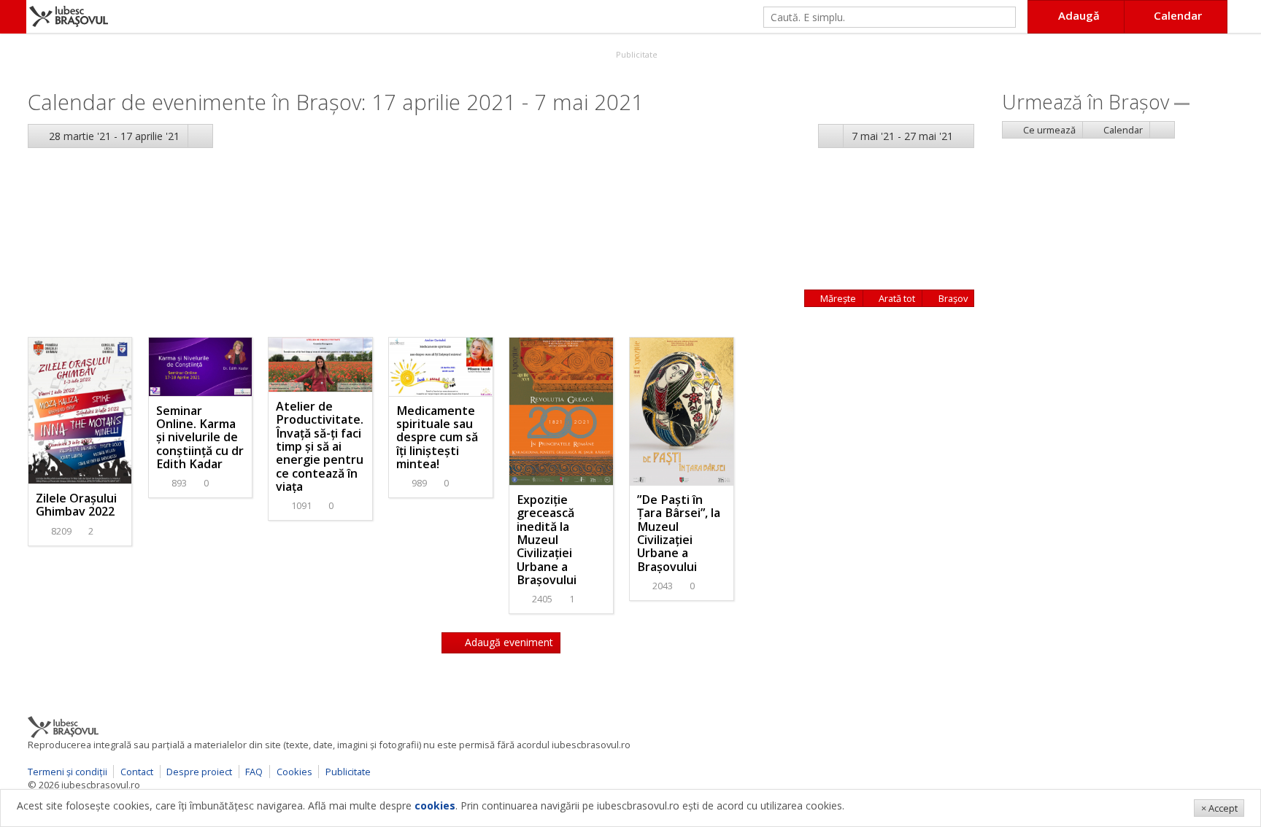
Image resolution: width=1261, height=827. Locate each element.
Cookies (294, 771)
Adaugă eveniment (507, 642)
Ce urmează (1048, 129)
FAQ (254, 771)
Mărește (837, 298)
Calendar (1122, 129)
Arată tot (895, 298)
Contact (136, 771)
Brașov (952, 298)
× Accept (1219, 808)
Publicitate (636, 54)
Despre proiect (199, 771)
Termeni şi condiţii (67, 771)
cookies (434, 805)
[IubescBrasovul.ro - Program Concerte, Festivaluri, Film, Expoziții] (13, 17)
